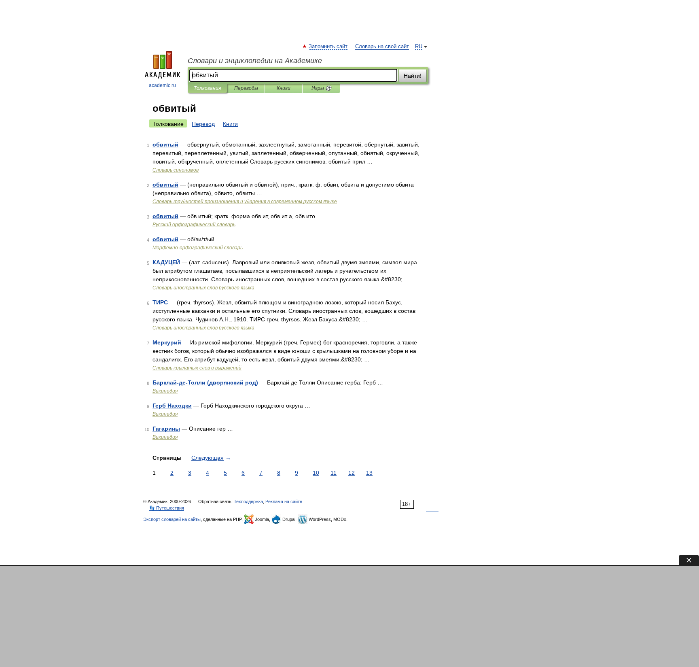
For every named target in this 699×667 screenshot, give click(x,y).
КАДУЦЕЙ (166, 262)
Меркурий (167, 342)
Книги (283, 88)
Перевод (203, 124)
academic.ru (162, 85)
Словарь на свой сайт (382, 46)
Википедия (165, 391)
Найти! (413, 75)
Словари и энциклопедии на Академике (255, 61)
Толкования (207, 88)
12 (351, 472)
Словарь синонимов (176, 170)
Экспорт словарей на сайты (172, 519)
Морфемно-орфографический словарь (198, 248)
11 (333, 472)
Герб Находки (172, 405)
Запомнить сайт (328, 46)
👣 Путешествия (166, 508)
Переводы (246, 88)
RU (418, 46)
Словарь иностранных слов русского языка (203, 288)
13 (369, 472)
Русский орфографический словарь (194, 224)
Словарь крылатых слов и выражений (197, 368)
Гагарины (166, 428)
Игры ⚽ (321, 88)
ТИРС (160, 302)
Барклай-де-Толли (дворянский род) (205, 382)
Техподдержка (248, 501)
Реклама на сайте (283, 501)
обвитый (165, 144)
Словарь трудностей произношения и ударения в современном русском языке (245, 201)
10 (316, 472)
